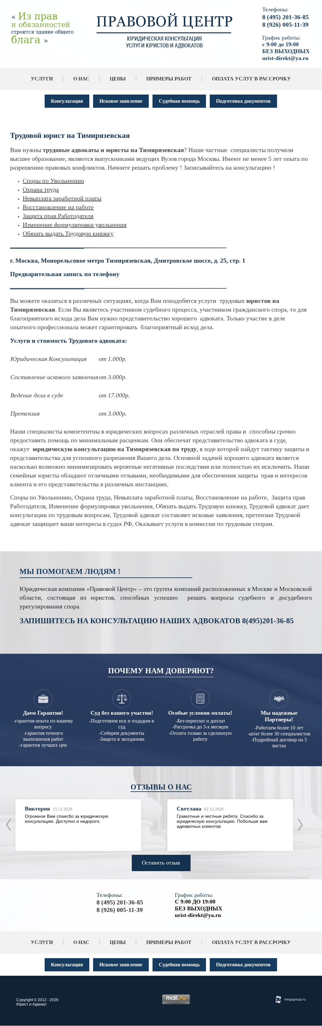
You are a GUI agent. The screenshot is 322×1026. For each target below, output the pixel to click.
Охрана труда (41, 189)
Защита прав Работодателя (58, 215)
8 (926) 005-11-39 (285, 24)
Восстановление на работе (58, 207)
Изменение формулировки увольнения (74, 224)
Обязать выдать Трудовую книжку (68, 233)
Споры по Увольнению (53, 180)
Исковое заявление (120, 101)
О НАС (81, 78)
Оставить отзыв (161, 863)
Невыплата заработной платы (62, 198)
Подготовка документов (243, 101)
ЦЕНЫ (118, 78)
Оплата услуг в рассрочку (251, 78)
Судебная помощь (179, 101)
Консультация (67, 101)
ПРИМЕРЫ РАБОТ (169, 78)
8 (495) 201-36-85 (285, 17)
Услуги (42, 78)
